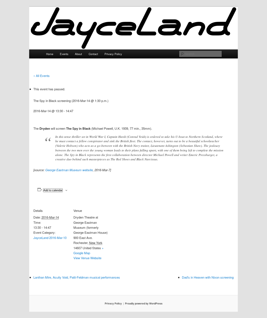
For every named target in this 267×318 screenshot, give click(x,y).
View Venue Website (87, 258)
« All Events (41, 75)
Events (64, 54)
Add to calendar (52, 190)
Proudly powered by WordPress (143, 303)
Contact (93, 54)
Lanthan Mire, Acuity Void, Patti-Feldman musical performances (76, 277)
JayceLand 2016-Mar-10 (50, 237)
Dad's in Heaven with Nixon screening (208, 277)
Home (49, 54)
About (78, 54)
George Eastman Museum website (69, 170)
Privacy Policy (113, 54)
